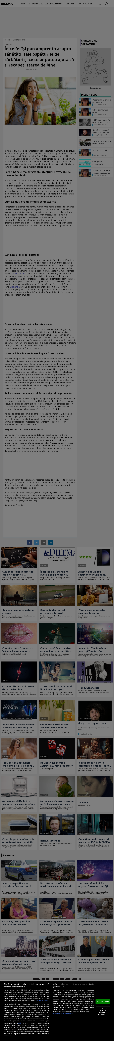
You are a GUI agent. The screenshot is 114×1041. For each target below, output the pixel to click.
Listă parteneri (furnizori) (62, 1014)
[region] (57, 1010)
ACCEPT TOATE (103, 1002)
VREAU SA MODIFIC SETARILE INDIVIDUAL (103, 1012)
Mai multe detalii (42, 1001)
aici (19, 1023)
